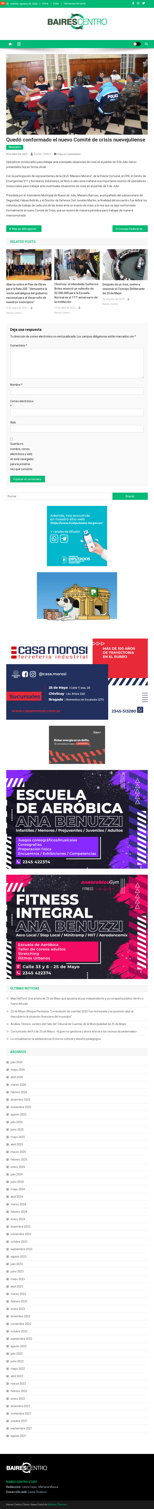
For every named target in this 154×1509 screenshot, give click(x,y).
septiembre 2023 (21, 1249)
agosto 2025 (18, 1114)
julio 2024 (17, 1174)
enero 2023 (18, 1308)
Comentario (18, 345)
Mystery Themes (57, 1504)
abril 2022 (17, 1376)
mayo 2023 (18, 1279)
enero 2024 (18, 1219)
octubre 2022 (19, 1331)
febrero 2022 (19, 1391)
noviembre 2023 (21, 1234)
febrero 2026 (19, 1092)
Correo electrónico (21, 404)
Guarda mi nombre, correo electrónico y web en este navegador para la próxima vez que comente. (22, 456)
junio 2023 (17, 1271)
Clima (45, 3)
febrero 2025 (19, 1159)
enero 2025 (18, 1167)
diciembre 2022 (20, 1316)
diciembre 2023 (20, 1226)
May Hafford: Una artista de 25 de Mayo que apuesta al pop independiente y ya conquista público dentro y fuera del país (77, 1001)
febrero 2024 (19, 1211)
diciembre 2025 (20, 1099)
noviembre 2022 (21, 1324)
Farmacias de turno (74, 3)
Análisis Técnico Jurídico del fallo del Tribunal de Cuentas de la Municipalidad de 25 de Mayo (68, 1024)
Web (13, 422)
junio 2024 (17, 1181)
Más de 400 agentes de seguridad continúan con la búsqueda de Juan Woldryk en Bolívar (27, 229)
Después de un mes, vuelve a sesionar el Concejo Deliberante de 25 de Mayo (123, 289)
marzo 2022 (18, 1383)
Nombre (16, 384)
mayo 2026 (18, 1069)
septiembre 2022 (21, 1338)
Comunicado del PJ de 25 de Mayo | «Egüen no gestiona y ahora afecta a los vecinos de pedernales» (74, 1031)
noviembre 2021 (21, 1413)
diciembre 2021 (20, 1406)
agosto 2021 (18, 1435)
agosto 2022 (18, 1346)
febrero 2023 (19, 1301)
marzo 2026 (18, 1084)
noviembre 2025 (21, 1107)
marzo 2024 (18, 1204)
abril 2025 (17, 1144)
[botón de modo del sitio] (137, 44)
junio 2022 (17, 1361)
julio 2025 (17, 1122)
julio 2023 (17, 1264)
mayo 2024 (18, 1189)
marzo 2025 (18, 1151)
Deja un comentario (69, 154)
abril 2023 (17, 1286)
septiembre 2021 (21, 1428)
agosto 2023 (18, 1256)
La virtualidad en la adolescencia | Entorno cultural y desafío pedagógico (56, 1039)
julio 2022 (17, 1353)
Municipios (15, 147)
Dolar (56, 3)
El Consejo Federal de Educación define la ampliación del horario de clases (132, 229)
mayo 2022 (18, 1368)
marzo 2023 (18, 1294)
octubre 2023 (19, 1241)
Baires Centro (42, 154)
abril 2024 (17, 1196)
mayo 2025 (18, 1137)
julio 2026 (17, 1062)
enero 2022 (18, 1398)
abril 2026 (17, 1077)
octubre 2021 (19, 1421)
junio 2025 (17, 1129)
